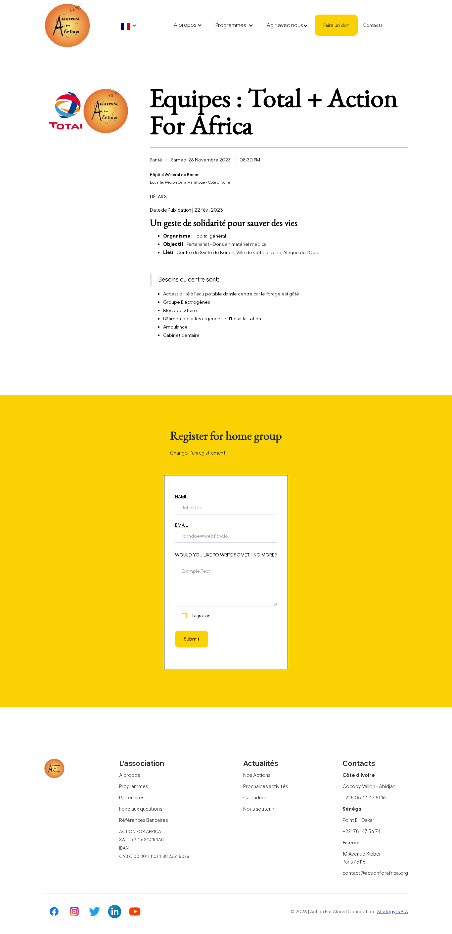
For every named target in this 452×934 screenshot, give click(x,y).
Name (181, 497)
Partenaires (131, 798)
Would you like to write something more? (226, 555)
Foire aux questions (140, 809)
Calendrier (254, 798)
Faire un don (336, 25)
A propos (129, 775)
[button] (128, 25)
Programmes (133, 786)
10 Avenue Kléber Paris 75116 (361, 858)
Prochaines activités (265, 786)
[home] (67, 25)
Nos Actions (256, 775)
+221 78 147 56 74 (361, 831)
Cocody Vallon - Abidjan (368, 786)
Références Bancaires (143, 820)
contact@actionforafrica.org (375, 873)
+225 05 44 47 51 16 (364, 798)
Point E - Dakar (358, 820)
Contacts (372, 25)
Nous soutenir (258, 809)
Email (181, 525)
